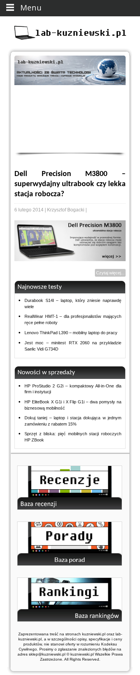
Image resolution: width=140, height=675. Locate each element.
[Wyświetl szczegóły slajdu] (70, 70)
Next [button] (117, 111)
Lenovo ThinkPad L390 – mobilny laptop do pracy (70, 332)
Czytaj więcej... (110, 272)
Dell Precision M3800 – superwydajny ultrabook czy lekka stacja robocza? (70, 184)
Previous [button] (23, 111)
